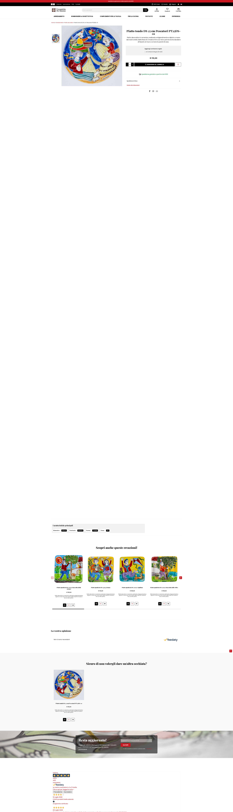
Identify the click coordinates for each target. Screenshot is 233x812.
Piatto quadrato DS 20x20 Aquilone (132, 587)
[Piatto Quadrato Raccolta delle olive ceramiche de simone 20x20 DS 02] (164, 569)
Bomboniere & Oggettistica (82, 16)
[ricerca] (145, 10)
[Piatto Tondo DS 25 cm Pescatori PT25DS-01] (92, 56)
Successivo (68, 792)
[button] (81, 1)
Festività (149, 16)
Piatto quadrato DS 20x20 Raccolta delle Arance (69, 588)
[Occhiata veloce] (73, 605)
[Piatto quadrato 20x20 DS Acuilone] (132, 569)
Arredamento (59, 16)
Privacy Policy (148, 748)
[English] (181, 4)
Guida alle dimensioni (133, 85)
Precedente (58, 792)
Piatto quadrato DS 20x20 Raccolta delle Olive (164, 587)
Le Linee (162, 16)
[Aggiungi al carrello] (64, 605)
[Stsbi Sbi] (52, 4)
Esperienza (176, 16)
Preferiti (167, 11)
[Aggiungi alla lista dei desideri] (178, 64)
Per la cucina (133, 16)
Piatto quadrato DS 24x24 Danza (100, 587)
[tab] (59, 16)
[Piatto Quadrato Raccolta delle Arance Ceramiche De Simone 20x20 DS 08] (69, 569)
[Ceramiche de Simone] (58, 10)
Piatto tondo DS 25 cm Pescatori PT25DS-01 (69, 703)
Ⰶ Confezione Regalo (154, 52)
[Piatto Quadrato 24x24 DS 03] (100, 569)
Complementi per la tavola (110, 16)
